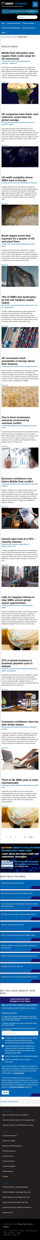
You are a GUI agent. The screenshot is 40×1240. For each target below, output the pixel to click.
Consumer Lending (28, 23)
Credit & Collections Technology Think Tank (17, 1192)
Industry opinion (13, 1230)
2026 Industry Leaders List (11, 1235)
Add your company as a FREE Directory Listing (18, 1125)
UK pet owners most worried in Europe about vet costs (19, 977)
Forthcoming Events (31, 1230)
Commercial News (8, 1161)
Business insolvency (9, 1151)
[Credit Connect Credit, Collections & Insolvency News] (14, 2)
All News (5, 1176)
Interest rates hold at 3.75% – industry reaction (18, 540)
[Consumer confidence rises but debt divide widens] (20, 759)
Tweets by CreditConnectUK (9, 1101)
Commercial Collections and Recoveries (22, 122)
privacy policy (19, 1073)
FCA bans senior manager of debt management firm (18, 914)
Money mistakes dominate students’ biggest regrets (18, 935)
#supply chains (9, 307)
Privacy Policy (22, 1224)
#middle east (13, 63)
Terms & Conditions (17, 1087)
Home (3, 37)
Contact (18, 1233)
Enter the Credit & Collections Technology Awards (19, 1120)
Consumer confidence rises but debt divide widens (20, 723)
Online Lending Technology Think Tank (15, 1202)
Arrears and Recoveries (17, 366)
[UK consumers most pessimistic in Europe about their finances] (20, 396)
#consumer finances (31, 366)
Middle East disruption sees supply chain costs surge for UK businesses (18, 55)
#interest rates (11, 546)
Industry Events (8, 1212)
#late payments (11, 671)
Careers (21, 1230)
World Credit (10, 46)
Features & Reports (9, 1166)
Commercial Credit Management (11, 28)
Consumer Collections (13, 23)
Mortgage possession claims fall (12, 966)
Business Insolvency (29, 28)
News (3, 23)
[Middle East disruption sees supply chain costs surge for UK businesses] (20, 93)
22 (25, 837)
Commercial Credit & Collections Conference (17, 1207)
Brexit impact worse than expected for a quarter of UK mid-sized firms (18, 238)
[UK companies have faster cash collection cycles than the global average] (20, 156)
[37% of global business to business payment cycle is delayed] (20, 701)
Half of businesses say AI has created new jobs (17, 893)
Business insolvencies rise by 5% (12, 925)
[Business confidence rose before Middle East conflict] (20, 518)
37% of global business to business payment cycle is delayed (17, 663)
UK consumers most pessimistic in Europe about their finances (18, 361)
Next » (31, 837)
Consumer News (8, 1156)
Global (3, 32)
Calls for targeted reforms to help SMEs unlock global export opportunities (18, 600)
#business (34, 183)
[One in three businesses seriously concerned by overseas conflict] (20, 458)
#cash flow (5, 124)
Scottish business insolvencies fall (12, 883)
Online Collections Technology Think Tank (16, 1197)
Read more (5, 82)
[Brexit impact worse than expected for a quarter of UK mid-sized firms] (20, 276)
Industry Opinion (8, 1171)
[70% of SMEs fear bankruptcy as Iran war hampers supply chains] (20, 337)
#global (11, 124)
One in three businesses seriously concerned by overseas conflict (16, 420)
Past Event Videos (9, 1233)
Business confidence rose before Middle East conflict (17, 480)
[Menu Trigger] (35, 4)
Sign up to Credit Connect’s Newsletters (15, 1115)
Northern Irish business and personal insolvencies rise (19, 956)
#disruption (5, 63)
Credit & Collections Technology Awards (15, 1187)
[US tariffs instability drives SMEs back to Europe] (20, 215)
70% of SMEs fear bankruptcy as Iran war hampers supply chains (19, 300)
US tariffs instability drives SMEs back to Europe (17, 179)
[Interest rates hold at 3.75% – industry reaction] (20, 576)
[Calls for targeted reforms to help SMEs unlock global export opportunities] (20, 639)
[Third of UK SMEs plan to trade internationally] (20, 817)
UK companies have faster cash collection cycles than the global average (20, 117)
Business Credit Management (12, 1146)
